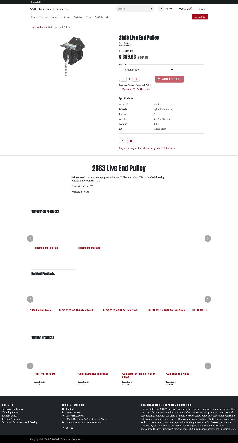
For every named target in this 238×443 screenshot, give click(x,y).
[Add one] (136, 79)
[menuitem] (34, 17)
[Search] (151, 8)
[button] (31, 238)
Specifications (126, 98)
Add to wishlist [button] (143, 89)
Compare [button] (126, 89)
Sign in (202, 8)
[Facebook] (122, 140)
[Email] (131, 140)
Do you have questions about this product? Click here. (147, 148)
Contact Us (200, 17)
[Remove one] (123, 79)
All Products (38, 27)
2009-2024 (49, 439)
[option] (119, 238)
